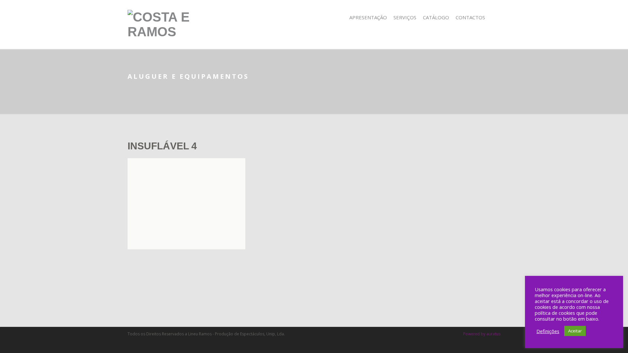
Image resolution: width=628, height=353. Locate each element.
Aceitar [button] (575, 331)
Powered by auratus (481, 334)
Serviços (404, 17)
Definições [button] (547, 331)
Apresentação (368, 17)
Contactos (470, 17)
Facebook (496, 17)
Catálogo (436, 17)
